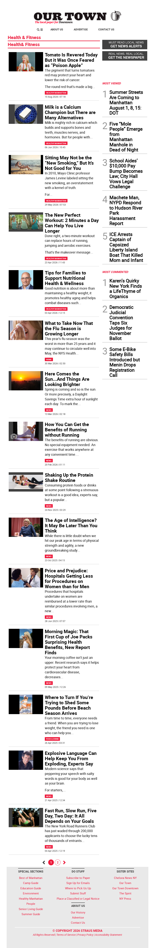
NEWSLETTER (117, 4)
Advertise (81, 29)
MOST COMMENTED (115, 272)
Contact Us (106, 29)
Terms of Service (66, 934)
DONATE (138, 4)
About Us (56, 29)
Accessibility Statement (108, 934)
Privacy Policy (85, 934)
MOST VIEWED (111, 83)
